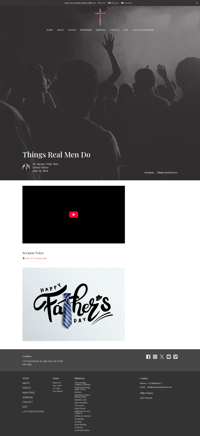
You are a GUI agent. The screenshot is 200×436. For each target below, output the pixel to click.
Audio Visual (80, 408)
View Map (27, 364)
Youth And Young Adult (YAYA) (82, 388)
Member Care (81, 399)
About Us (57, 382)
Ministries (86, 30)
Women (78, 392)
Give (126, 30)
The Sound (79, 405)
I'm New (56, 388)
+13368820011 (154, 383)
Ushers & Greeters (83, 416)
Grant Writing (80, 424)
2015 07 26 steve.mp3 (36, 258)
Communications (82, 430)
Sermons (101, 30)
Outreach (79, 427)
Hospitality (79, 419)
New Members (81, 402)
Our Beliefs (58, 391)
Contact (114, 30)
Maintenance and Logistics (82, 412)
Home (50, 30)
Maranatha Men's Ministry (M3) (82, 396)
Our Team (57, 385)
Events (72, 30)
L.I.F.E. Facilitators (142, 30)
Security (78, 421)
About (60, 30)
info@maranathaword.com (159, 387)
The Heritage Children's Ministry (82, 383)
